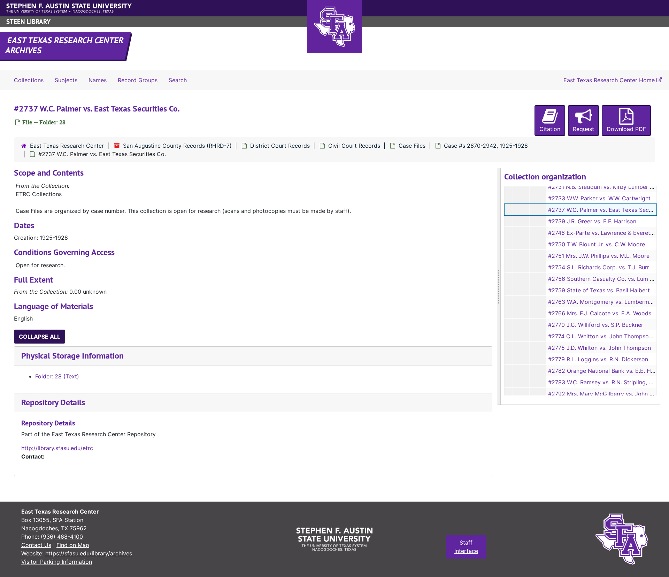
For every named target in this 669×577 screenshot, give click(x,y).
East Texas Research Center (67, 145)
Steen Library (28, 21)
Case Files (412, 145)
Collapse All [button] (39, 336)
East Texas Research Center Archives (65, 45)
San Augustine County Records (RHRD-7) (177, 145)
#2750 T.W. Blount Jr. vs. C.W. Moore (596, 244)
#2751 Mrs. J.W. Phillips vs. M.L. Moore (598, 255)
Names (98, 80)
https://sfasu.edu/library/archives (88, 553)
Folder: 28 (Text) (57, 376)
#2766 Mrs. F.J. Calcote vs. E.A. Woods (599, 313)
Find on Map (72, 544)
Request (583, 128)
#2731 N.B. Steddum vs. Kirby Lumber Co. (603, 186)
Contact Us (36, 544)
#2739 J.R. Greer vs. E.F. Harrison (592, 221)
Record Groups (137, 80)
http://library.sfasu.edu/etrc (57, 448)
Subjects (66, 80)
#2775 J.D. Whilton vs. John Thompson (599, 347)
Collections (29, 80)
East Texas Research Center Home (609, 80)
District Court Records (280, 145)
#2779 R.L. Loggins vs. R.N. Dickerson (598, 359)
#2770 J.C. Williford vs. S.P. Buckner (595, 324)
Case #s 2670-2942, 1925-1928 (486, 145)
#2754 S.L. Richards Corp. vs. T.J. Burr (598, 267)
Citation (549, 128)
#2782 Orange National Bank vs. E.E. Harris (605, 370)
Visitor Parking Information (56, 561)
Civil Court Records (354, 145)
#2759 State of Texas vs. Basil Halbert (599, 290)
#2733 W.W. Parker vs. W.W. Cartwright (599, 198)
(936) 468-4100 (62, 536)
